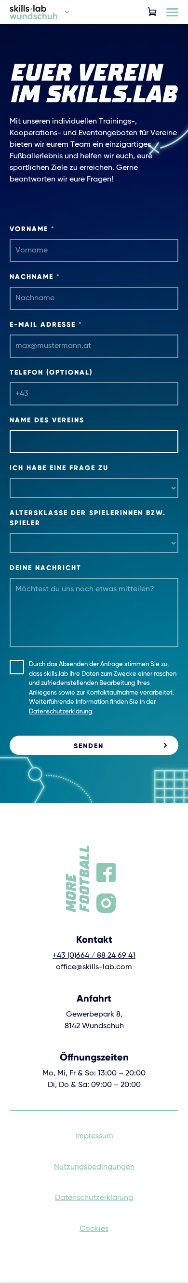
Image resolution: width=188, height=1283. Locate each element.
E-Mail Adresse (46, 324)
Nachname (35, 276)
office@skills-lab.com (94, 967)
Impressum (94, 1136)
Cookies (94, 1229)
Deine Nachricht (45, 567)
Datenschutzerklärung (60, 712)
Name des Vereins (47, 420)
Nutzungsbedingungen (94, 1167)
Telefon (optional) (51, 372)
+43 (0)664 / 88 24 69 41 (94, 956)
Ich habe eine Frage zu (59, 467)
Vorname (32, 228)
